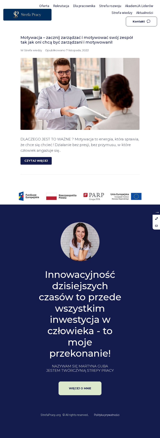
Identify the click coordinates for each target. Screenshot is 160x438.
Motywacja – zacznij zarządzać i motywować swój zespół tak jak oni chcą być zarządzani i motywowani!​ (76, 40)
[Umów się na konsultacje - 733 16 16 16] (156, 218)
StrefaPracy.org (51, 415)
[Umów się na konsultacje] (156, 226)
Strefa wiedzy (33, 50)
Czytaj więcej (36, 160)
